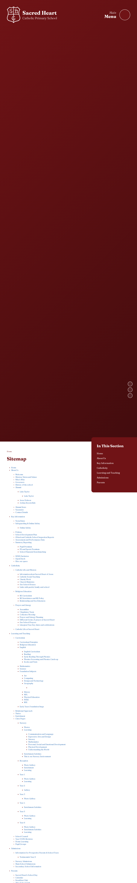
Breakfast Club (21, 880)
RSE (25, 702)
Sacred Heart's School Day (26, 875)
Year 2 (22, 786)
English (23, 647)
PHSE (26, 700)
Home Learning (21, 841)
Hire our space (21, 561)
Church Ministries (27, 582)
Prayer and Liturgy (23, 605)
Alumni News (20, 507)
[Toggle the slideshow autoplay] (130, 395)
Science (23, 669)
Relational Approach (23, 711)
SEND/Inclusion (22, 556)
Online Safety (25, 528)
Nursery (23, 723)
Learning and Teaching (20, 633)
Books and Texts (30, 662)
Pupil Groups (20, 844)
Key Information (18, 516)
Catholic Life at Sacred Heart (27, 629)
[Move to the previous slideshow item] (130, 389)
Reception (24, 761)
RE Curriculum (26, 596)
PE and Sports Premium (29, 549)
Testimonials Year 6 (28, 857)
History (27, 692)
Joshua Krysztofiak (27, 503)
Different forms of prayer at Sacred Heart (37, 620)
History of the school (24, 485)
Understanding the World (38, 749)
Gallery (27, 790)
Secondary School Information (28, 866)
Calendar (19, 878)
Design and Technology (33, 681)
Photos (27, 727)
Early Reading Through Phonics (37, 657)
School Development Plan (26, 535)
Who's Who (20, 480)
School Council (21, 836)
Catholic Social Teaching (30, 577)
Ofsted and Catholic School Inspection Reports (34, 537)
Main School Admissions (25, 864)
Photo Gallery (29, 765)
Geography (28, 683)
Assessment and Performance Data (30, 540)
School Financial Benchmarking (33, 552)
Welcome (19, 474)
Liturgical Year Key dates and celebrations (37, 625)
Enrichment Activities (32, 754)
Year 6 (22, 823)
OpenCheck (20, 559)
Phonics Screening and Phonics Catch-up (41, 659)
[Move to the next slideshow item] (130, 384)
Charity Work (25, 579)
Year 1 (22, 774)
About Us (14, 470)
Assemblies (24, 609)
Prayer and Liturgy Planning (31, 617)
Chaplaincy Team (27, 612)
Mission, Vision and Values (26, 477)
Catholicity (15, 565)
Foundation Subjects (28, 671)
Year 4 (22, 803)
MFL (26, 694)
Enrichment (20, 716)
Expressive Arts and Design (39, 737)
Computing (28, 678)
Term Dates (20, 521)
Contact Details (21, 512)
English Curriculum (32, 651)
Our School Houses (28, 584)
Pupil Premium (26, 547)
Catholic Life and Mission (25, 570)
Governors (19, 482)
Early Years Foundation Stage (32, 706)
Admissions (16, 848)
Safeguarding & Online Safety (27, 523)
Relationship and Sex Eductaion (32, 601)
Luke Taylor (25, 492)
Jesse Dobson (25, 500)
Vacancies (19, 510)
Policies (18, 532)
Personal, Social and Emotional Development (47, 744)
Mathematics (25, 666)
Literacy (31, 739)
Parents (14, 871)
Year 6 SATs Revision (24, 839)
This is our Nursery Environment (37, 756)
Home (9, 451)
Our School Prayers (28, 622)
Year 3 (22, 794)
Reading (27, 654)
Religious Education (23, 591)
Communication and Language (40, 734)
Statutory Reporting (23, 542)
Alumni (18, 487)
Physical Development (37, 747)
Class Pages (20, 719)
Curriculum (20, 638)
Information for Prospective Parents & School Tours (37, 853)
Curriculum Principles (29, 642)
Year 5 (22, 811)
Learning (27, 730)
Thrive (18, 713)
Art (25, 676)
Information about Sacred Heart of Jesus (36, 574)
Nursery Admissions (23, 861)
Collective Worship (27, 614)
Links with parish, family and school (34, 587)
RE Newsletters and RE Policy (32, 598)
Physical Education (31, 697)
